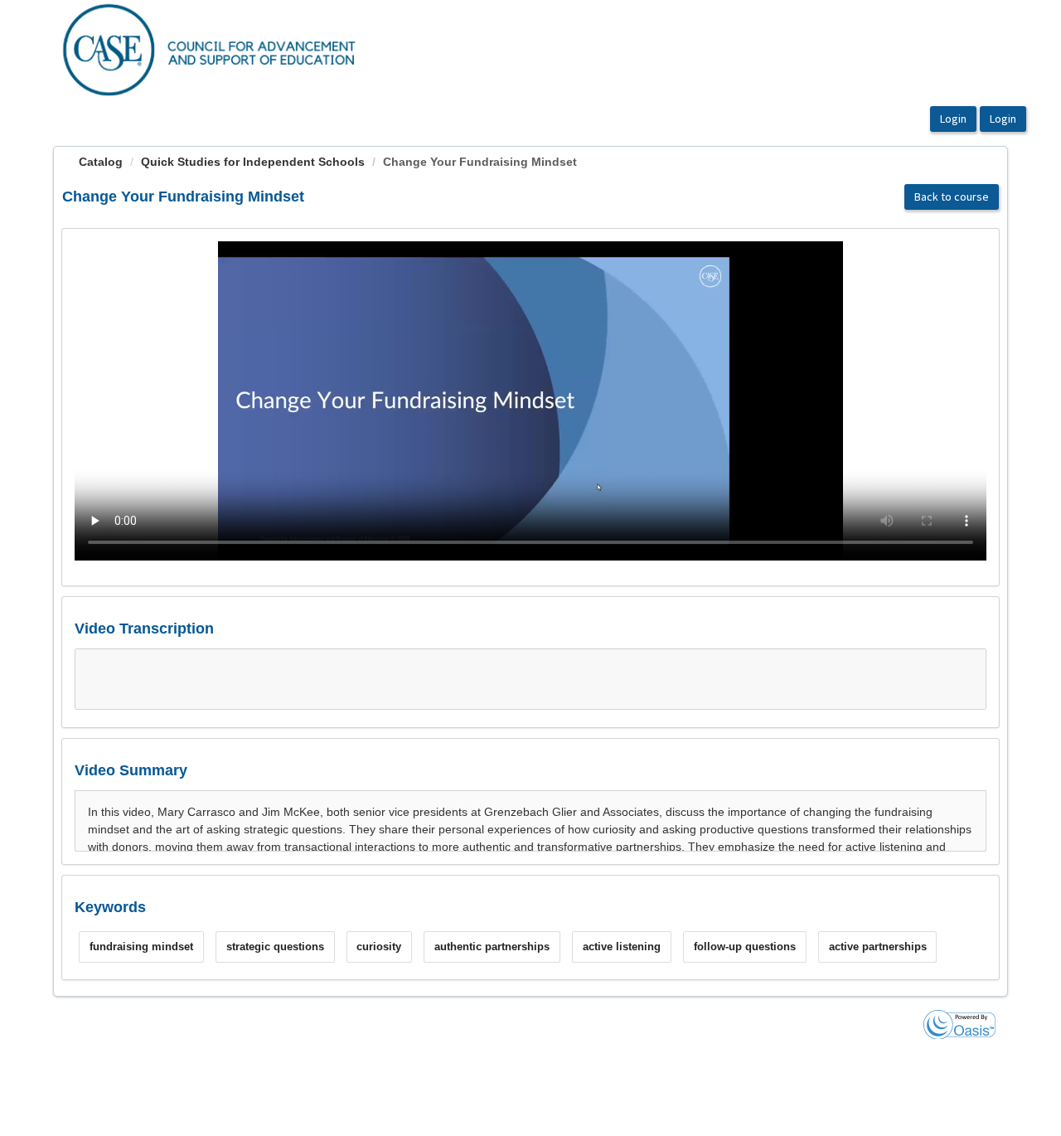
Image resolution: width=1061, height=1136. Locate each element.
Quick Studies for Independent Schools (253, 161)
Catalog (101, 161)
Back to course (951, 196)
